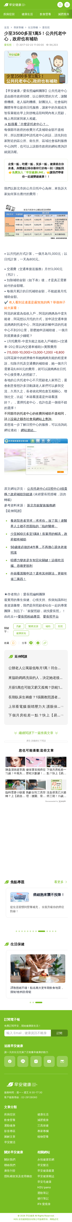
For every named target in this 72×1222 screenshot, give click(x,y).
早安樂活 (9, 1142)
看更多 (59, 882)
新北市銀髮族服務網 (41, 505)
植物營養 (43, 1136)
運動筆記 (43, 1193)
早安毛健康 (44, 1181)
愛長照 (46, 27)
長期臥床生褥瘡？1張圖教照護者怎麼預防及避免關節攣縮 (34, 698)
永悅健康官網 (45, 1159)
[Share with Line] (31, 643)
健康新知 (21, 633)
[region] (36, 170)
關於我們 (9, 1159)
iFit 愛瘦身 (44, 1204)
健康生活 (43, 1114)
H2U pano (44, 1187)
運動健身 (9, 1125)
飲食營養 (9, 1120)
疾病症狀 (9, 1114)
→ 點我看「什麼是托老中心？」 (26, 124)
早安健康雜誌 (45, 1176)
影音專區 (9, 1131)
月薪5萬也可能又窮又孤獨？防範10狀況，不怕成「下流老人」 (35, 688)
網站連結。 (29, 430)
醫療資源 (33, 626)
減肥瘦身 (43, 1120)
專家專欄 (18, 27)
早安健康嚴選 (45, 1170)
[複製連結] (45, 643)
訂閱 (59, 1033)
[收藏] (13, 643)
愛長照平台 (51, 616)
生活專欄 (33, 27)
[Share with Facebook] (38, 643)
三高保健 (43, 1125)
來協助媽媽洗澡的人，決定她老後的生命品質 (35, 678)
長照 (60, 626)
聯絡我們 (9, 1165)
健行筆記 (43, 1198)
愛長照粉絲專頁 (29, 616)
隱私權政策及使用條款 (18, 1176)
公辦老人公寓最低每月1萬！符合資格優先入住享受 (34, 668)
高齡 (18, 626)
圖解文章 (9, 1136)
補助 (48, 626)
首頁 (6, 27)
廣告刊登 (9, 1170)
